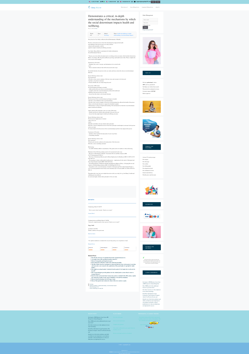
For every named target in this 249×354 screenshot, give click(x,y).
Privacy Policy (128, 353)
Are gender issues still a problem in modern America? (104, 259)
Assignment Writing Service (147, 7)
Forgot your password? (148, 29)
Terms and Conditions (122, 353)
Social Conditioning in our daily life (96, 288)
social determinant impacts (127, 35)
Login (153, 1)
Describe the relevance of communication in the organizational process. (108, 257)
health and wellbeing (122, 33)
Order (158, 1)
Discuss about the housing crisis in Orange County (103, 279)
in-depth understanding (102, 285)
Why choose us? (124, 7)
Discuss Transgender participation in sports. (102, 261)
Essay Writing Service (134, 7)
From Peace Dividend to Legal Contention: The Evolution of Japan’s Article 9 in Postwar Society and (151, 295)
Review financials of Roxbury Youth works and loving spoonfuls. (106, 262)
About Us (158, 7)
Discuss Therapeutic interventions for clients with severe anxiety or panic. (109, 281)
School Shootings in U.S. (94, 287)
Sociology (106, 35)
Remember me (146, 25)
